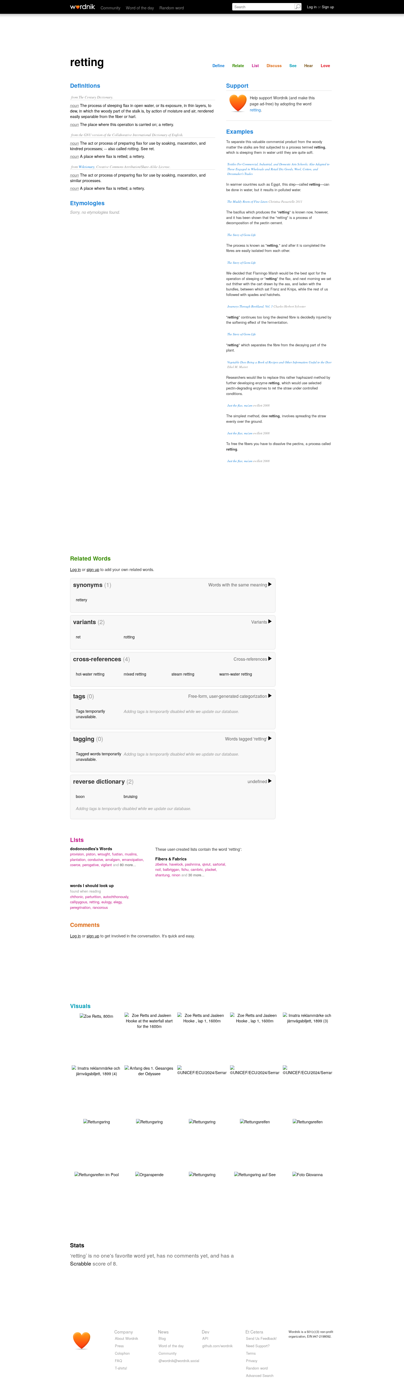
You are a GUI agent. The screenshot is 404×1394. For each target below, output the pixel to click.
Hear (308, 65)
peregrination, (81, 907)
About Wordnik (126, 1338)
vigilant (107, 864)
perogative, (91, 864)
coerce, (76, 864)
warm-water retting (235, 674)
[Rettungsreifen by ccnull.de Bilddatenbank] (255, 1121)
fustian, (118, 854)
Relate (238, 65)
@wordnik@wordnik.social (179, 1360)
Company (123, 1332)
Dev (205, 1332)
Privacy (251, 1360)
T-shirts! (121, 1368)
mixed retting (135, 674)
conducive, (96, 859)
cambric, (198, 869)
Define (218, 65)
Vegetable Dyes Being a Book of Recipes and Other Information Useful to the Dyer (279, 362)
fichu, (186, 869)
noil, (159, 869)
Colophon (122, 1353)
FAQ (118, 1360)
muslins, (131, 854)
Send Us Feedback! (261, 1338)
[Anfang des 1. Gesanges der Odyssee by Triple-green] (149, 1070)
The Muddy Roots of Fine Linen (247, 201)
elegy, (118, 901)
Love (325, 65)
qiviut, (207, 864)
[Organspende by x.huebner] (149, 1174)
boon (80, 796)
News (163, 1332)
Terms (251, 1353)
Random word (171, 7)
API (205, 1338)
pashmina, (193, 864)
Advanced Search (259, 1375)
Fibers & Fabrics (171, 858)
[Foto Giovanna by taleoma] (307, 1174)
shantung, (163, 874)
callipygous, (79, 901)
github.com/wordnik (217, 1345)
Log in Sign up (320, 6)
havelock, (177, 864)
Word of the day (140, 7)
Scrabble (80, 1263)
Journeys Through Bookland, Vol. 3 (250, 306)
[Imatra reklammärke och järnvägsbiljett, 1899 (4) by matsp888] (96, 1070)
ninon (176, 874)
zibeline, (162, 864)
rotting (129, 637)
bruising (130, 796)
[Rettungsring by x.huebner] (202, 1174)
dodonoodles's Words (91, 848)
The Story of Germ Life (241, 235)
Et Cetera (254, 1332)
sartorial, (219, 864)
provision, (78, 854)
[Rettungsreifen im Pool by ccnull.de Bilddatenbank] (96, 1174)
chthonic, (77, 896)
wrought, (105, 854)
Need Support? (258, 1345)
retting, (95, 901)
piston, (92, 854)
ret (78, 637)
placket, (211, 869)
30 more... (196, 874)
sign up (93, 569)
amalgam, (113, 859)
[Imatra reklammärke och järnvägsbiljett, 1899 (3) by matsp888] (307, 1017)
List (255, 65)
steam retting (182, 674)
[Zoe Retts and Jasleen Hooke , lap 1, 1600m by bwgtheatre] (202, 1017)
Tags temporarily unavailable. (90, 713)
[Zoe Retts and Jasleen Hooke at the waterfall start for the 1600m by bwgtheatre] (149, 1020)
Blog (162, 1338)
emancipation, (133, 859)
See (293, 65)
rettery (81, 599)
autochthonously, (116, 896)
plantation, (79, 859)
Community (110, 7)
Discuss (274, 65)
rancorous (100, 907)
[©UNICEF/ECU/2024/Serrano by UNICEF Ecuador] (203, 1069)
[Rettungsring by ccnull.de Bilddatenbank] (96, 1121)
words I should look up (92, 885)
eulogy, (107, 901)
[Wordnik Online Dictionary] (82, 6)
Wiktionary (87, 166)
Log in (75, 569)
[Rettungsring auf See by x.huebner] (255, 1174)
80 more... (128, 864)
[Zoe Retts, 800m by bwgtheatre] (96, 1015)
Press (119, 1345)
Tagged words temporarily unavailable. (98, 756)
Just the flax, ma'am (239, 405)
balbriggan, (172, 869)
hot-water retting (90, 674)
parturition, (94, 896)
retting (255, 109)
